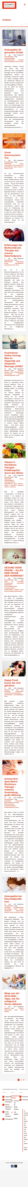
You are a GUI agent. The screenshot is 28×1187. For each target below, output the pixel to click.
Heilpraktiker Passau (13, 163)
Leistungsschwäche (9, 482)
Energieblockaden (18, 372)
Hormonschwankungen (10, 586)
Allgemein (7, 370)
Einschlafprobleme (9, 60)
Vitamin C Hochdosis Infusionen (13, 485)
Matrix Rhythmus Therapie (7, 1107)
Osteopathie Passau (9, 265)
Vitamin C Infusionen (10, 487)
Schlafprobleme (8, 589)
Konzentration (19, 691)
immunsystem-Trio (18, 165)
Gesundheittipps (8, 56)
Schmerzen (17, 912)
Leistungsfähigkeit (18, 694)
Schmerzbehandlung (9, 805)
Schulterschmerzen (9, 807)
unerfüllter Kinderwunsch (15, 591)
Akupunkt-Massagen (7, 1101)
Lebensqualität (8, 694)
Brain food (19, 689)
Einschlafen (7, 907)
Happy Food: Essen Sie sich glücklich (12, 683)
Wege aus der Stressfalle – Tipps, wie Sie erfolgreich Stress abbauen (13, 998)
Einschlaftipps (8, 909)
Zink (11, 168)
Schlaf (11, 912)
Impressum (24, 1100)
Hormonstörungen (9, 588)
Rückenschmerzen (9, 804)
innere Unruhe (18, 909)
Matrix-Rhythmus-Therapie (11, 802)
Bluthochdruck (8, 261)
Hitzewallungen (8, 583)
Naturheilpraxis (8, 167)
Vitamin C (20, 167)
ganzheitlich (7, 801)
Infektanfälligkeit (9, 480)
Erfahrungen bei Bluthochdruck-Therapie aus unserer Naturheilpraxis (13, 250)
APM (11, 372)
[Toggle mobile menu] (25, 4)
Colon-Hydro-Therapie (7, 1114)
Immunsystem (8, 165)
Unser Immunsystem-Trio (12, 155)
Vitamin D (7, 168)
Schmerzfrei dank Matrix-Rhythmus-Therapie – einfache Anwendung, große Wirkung (12, 787)
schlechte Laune (18, 589)
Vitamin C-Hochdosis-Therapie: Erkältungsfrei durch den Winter (13, 467)
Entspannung (7, 1010)
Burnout (21, 1008)
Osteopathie (11, 61)
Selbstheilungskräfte (9, 375)
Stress (17, 61)
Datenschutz (24, 1097)
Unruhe (21, 61)
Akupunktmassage (9, 58)
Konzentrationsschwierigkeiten (12, 693)
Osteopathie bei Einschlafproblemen (13, 899)
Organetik (20, 373)
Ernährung (7, 691)
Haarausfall (20, 581)
